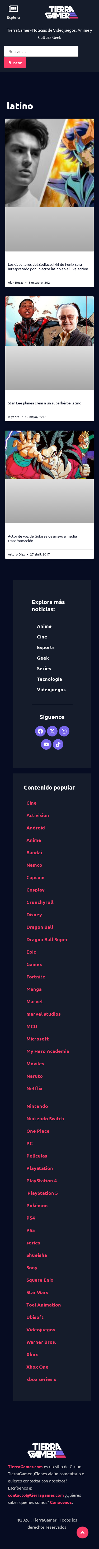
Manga (34, 989)
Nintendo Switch (45, 1118)
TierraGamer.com (25, 1466)
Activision (37, 815)
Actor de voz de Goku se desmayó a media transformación (42, 538)
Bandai (34, 852)
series (33, 1242)
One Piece (38, 1131)
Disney (34, 914)
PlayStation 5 (42, 1193)
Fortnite (35, 976)
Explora (13, 17)
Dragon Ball (39, 927)
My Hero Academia (47, 1051)
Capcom (35, 877)
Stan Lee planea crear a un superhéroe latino (44, 402)
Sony (31, 1267)
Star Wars (37, 1292)
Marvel (34, 1001)
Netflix (34, 1088)
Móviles (35, 1063)
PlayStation (39, 1168)
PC (29, 1143)
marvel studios (43, 1014)
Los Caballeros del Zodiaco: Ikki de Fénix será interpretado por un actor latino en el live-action (48, 266)
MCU (31, 1026)
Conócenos (61, 1502)
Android (35, 827)
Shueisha (36, 1255)
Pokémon (37, 1205)
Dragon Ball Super (47, 939)
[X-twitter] (52, 731)
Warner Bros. (41, 1342)
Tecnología (49, 679)
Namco (34, 865)
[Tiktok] (58, 744)
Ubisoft (35, 1317)
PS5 (30, 1230)
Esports (46, 647)
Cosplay (35, 890)
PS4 (30, 1218)
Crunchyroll (40, 902)
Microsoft (37, 1038)
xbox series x (41, 1379)
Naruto (34, 1076)
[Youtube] (46, 744)
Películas (36, 1156)
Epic (31, 952)
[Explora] (13, 8)
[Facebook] (40, 731)
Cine (42, 636)
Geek (43, 658)
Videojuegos (51, 689)
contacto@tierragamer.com (36, 1495)
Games (34, 964)
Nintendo (37, 1106)
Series (44, 668)
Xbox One (37, 1367)
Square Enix (39, 1280)
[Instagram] (64, 731)
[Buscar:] (41, 51)
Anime (44, 626)
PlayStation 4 (41, 1180)
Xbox (32, 1354)
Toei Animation (43, 1304)
